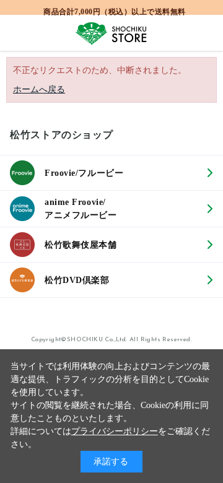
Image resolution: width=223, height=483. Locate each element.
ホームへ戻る (39, 89)
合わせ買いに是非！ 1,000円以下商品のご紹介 (115, 10)
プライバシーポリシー (114, 431)
